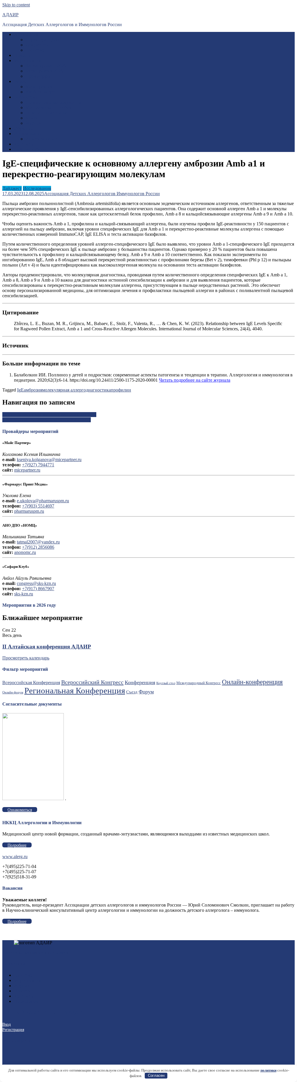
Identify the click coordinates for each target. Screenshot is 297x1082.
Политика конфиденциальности (35, 952)
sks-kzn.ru (23, 593)
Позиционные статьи (47, 112)
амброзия (33, 389)
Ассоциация (26, 34)
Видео (20, 81)
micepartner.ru (27, 469)
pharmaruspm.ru (29, 511)
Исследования (37, 188)
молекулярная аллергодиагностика (76, 389)
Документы (37, 44)
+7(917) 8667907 (38, 588)
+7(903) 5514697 (38, 505)
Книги (32, 117)
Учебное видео (40, 91)
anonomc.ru (25, 552)
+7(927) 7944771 (38, 464)
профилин (121, 389)
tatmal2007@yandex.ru (38, 541)
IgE (20, 389)
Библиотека (25, 97)
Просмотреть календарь (25, 657)
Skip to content (16, 4)
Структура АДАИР (45, 39)
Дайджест (12, 188)
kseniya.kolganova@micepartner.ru (49, 459)
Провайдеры (38, 76)
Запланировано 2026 (46, 65)
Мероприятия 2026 (44, 70)
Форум (146, 692)
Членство (35, 50)
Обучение (23, 128)
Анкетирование (41, 138)
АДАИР (10, 14)
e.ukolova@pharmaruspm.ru (43, 500)
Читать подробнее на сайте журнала (194, 380)
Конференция (140, 682)
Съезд (131, 691)
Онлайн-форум (12, 692)
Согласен (156, 1075)
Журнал (33, 123)
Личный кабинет (31, 149)
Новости (22, 55)
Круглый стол (165, 683)
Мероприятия (27, 60)
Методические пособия (49, 107)
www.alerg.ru (15, 856)
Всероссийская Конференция (31, 682)
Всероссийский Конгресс (92, 682)
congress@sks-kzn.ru (36, 583)
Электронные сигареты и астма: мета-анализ (46, 419)
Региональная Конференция (74, 690)
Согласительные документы (53, 102)
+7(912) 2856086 (38, 547)
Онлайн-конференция (252, 682)
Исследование (28, 133)
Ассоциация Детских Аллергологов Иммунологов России (102, 193)
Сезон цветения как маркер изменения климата (49, 414)
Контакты (23, 144)
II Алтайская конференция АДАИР (46, 647)
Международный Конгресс (198, 683)
